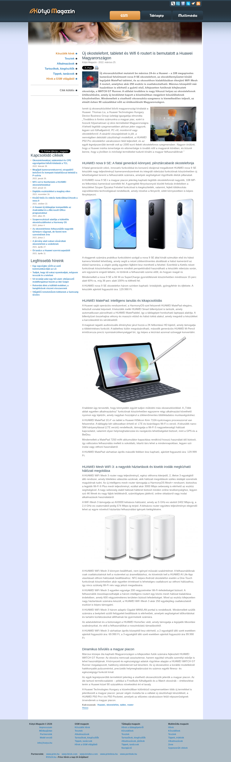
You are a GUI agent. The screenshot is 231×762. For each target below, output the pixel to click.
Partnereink (46, 734)
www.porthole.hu (128, 754)
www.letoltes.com (89, 754)
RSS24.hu (51, 757)
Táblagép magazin (130, 724)
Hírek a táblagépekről (132, 727)
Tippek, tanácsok (63, 73)
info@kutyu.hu (44, 743)
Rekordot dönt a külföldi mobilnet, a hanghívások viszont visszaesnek (50, 287)
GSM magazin (82, 724)
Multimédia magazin (178, 724)
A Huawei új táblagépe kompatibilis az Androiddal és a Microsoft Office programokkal (51, 210)
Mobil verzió (46, 737)
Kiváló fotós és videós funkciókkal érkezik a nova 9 (55, 199)
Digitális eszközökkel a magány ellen (51, 191)
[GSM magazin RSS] (198, 3)
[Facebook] (183, 3)
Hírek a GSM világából (60, 78)
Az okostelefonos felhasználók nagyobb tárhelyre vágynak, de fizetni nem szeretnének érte (52, 232)
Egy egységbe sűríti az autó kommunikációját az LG (46, 267)
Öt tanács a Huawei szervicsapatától (51, 250)
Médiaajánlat (45, 731)
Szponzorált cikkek (178, 748)
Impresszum (45, 727)
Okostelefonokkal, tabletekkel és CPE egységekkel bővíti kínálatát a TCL (51, 162)
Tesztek (69, 58)
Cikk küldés (67, 90)
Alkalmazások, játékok (133, 741)
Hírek (171, 727)
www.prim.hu (52, 754)
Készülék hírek (65, 53)
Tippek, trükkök (176, 737)
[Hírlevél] (178, 3)
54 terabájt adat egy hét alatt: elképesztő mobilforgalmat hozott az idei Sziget (53, 280)
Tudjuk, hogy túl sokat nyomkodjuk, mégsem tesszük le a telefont (55, 274)
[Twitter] (188, 3)
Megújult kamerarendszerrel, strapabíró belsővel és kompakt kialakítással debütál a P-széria (54, 173)
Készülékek (127, 731)
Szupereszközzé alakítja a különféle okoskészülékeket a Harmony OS (50, 221)
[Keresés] (173, 3)
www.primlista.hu (109, 754)
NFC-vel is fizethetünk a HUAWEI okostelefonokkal (49, 183)
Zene (170, 744)
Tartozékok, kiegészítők (59, 68)
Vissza (85, 708)
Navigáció (126, 748)
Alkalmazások (65, 63)
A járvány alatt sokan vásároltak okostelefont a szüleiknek (49, 242)
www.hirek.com (69, 754)
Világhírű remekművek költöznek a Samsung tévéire (55, 293)
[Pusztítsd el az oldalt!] (193, 3)
